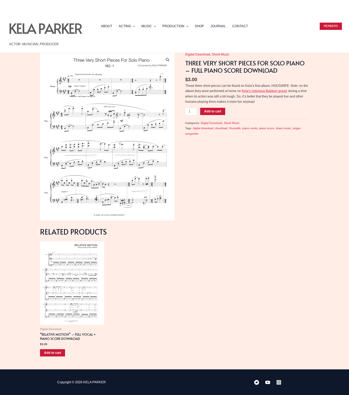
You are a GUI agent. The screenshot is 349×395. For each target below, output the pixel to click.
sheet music (283, 128)
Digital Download (197, 54)
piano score (266, 128)
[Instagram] (278, 382)
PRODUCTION (173, 26)
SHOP (199, 26)
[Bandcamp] (256, 382)
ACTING (125, 26)
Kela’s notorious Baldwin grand (264, 91)
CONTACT (240, 26)
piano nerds (250, 128)
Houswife (235, 128)
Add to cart (212, 111)
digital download (203, 128)
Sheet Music (220, 54)
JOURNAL (218, 26)
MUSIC (146, 26)
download (221, 128)
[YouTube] (267, 382)
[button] (133, 26)
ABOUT (106, 26)
